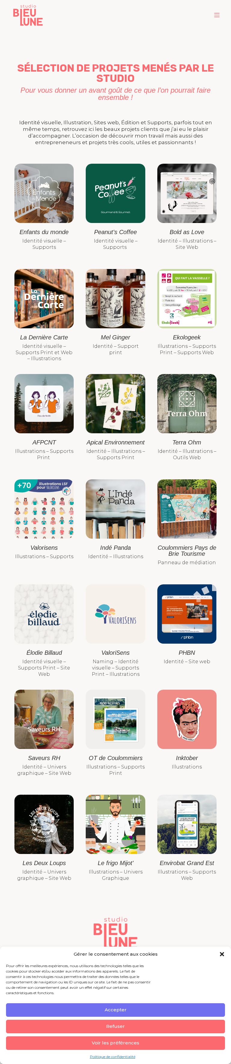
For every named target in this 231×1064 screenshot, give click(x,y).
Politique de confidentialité (112, 1056)
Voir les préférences (115, 1043)
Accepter (116, 1010)
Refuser (115, 1026)
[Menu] (217, 15)
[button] (222, 954)
